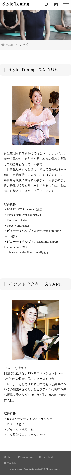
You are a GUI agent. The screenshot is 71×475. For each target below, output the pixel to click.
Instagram (27, 457)
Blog (9, 457)
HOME (10, 44)
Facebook (48, 457)
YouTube (12, 463)
